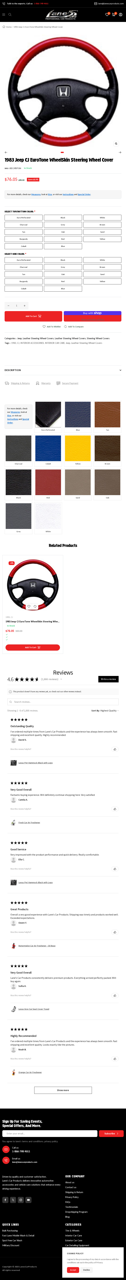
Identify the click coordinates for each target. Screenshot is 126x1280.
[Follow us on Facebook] (5, 1200)
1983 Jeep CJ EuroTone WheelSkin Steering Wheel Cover (33, 621)
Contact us (70, 1187)
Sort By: (95, 710)
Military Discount (10, 1245)
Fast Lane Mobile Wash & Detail (18, 1235)
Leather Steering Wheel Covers (86, 343)
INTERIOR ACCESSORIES (32, 343)
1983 (13, 343)
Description (13, 370)
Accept (73, 1270)
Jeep (68, 343)
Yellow (102, 239)
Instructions (68, 194)
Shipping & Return (74, 1192)
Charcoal (23, 225)
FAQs (67, 1202)
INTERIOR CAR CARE (55, 343)
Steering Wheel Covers (98, 338)
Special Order (84, 194)
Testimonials (71, 1206)
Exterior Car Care (73, 1240)
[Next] (120, 152)
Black (63, 217)
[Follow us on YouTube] (28, 1200)
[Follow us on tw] (13, 1200)
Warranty (46, 383)
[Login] (120, 14)
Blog (67, 1216)
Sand (102, 232)
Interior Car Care (73, 1235)
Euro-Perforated (23, 217)
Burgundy (24, 239)
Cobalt (23, 246)
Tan (23, 232)
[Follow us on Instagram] (21, 1200)
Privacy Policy (72, 1197)
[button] (61, 679)
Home (9, 27)
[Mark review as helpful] (115, 749)
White (102, 217)
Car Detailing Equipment (77, 1245)
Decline (86, 1270)
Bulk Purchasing (10, 1230)
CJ (18, 343)
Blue (63, 246)
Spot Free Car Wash (12, 1240)
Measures (36, 194)
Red (63, 239)
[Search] (10, 14)
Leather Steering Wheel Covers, (39, 338)
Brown (102, 225)
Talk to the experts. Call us (27, 3)
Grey (63, 225)
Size (50, 194)
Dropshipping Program (76, 1211)
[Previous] (6, 152)
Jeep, (20, 338)
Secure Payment (70, 383)
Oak (63, 232)
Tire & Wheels (72, 1230)
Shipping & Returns (20, 383)
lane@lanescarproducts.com (111, 3)
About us (69, 1182)
